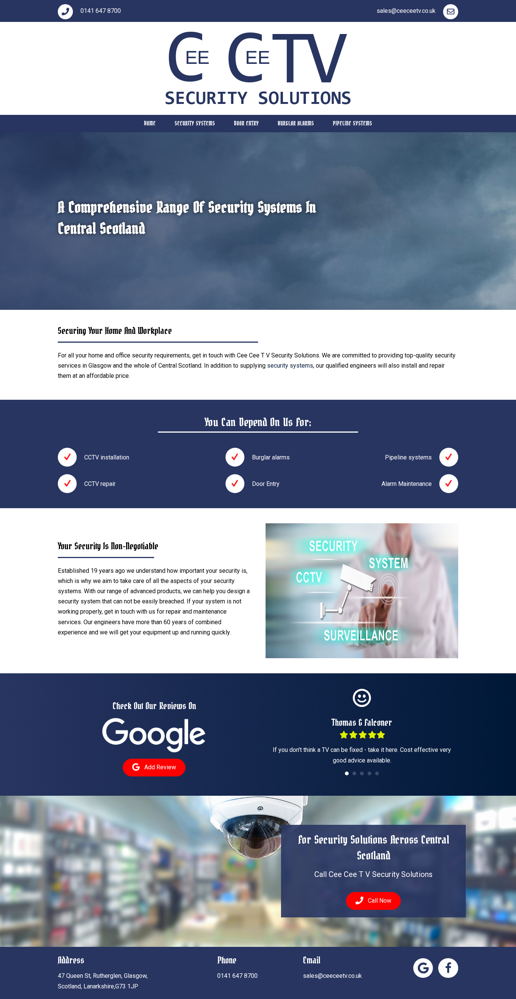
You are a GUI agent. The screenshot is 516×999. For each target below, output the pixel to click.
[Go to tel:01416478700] (154, 11)
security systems (290, 365)
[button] (154, 767)
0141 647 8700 (237, 975)
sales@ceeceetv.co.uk (332, 975)
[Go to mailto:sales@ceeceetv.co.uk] (362, 11)
